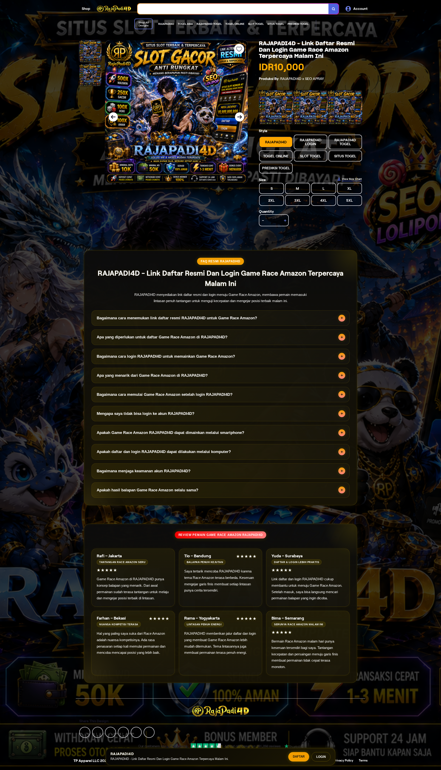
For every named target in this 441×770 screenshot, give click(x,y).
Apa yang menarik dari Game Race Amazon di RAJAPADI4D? (152, 375)
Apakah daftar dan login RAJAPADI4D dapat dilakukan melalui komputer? (164, 452)
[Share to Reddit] (136, 732)
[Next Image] (239, 116)
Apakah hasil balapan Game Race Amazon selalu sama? (147, 490)
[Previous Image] (113, 116)
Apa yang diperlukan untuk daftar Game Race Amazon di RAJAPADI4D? (162, 337)
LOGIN (321, 757)
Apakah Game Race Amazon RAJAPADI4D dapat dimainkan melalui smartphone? (170, 432)
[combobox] (233, 9)
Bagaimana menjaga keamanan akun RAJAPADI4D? (143, 471)
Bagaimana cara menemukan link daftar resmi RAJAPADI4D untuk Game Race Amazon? (177, 318)
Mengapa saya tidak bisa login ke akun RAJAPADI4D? (145, 413)
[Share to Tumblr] (149, 732)
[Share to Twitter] (84, 732)
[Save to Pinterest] (123, 732)
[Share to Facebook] (97, 732)
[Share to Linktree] (110, 732)
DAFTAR (299, 756)
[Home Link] (114, 9)
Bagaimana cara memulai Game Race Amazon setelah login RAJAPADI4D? (164, 394)
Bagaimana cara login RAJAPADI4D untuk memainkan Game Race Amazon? (166, 356)
